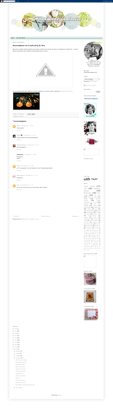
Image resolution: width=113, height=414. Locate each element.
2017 (15, 335)
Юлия (18, 166)
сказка (85, 230)
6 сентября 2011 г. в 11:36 (26, 185)
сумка (86, 249)
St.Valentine (88, 228)
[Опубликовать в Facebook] (33, 114)
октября (18, 355)
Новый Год (97, 225)
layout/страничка (92, 215)
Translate (95, 81)
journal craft (89, 225)
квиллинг (96, 241)
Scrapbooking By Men (67, 91)
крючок (95, 222)
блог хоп (96, 233)
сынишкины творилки (95, 235)
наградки (98, 248)
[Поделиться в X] (31, 114)
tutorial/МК (87, 207)
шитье (97, 245)
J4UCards (86, 222)
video (98, 211)
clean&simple (87, 219)
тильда (87, 236)
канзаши (93, 248)
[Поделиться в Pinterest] (34, 114)
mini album (87, 214)
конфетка (86, 243)
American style (92, 197)
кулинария (89, 227)
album (89, 209)
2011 (15, 349)
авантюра (96, 230)
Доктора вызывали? (20, 380)
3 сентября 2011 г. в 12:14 (29, 135)
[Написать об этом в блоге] (29, 114)
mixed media (89, 186)
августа (18, 387)
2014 (15, 342)
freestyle (86, 204)
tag (96, 209)
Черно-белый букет (20, 366)
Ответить (19, 130)
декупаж (96, 238)
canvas (94, 217)
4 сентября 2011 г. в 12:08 (26, 166)
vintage (95, 205)
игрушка (86, 240)
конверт (96, 219)
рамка (97, 232)
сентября (18, 358)
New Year (97, 195)
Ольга (18, 125)
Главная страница (45, 216)
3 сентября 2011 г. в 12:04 (26, 125)
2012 (15, 347)
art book (96, 228)
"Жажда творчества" (21, 371)
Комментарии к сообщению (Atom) (30, 219)
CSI (84, 233)
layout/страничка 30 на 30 (92, 201)
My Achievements (21, 37)
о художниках (94, 243)
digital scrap (87, 248)
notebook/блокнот (89, 211)
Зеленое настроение (20, 375)
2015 (15, 340)
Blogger (59, 395)
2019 (15, 331)
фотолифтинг (21, 116)
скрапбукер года (94, 240)
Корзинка (18, 378)
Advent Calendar (94, 220)
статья (85, 220)
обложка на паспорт (89, 232)
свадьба (86, 217)
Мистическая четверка (21, 360)
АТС (93, 246)
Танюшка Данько (21, 145)
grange (92, 236)
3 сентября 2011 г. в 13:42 (32, 145)
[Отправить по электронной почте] (28, 114)
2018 (15, 333)
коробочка (97, 207)
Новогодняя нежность (21, 362)
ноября (17, 353)
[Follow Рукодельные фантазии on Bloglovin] (91, 99)
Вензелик (87, 192)
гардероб (90, 233)
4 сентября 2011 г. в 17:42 (31, 175)
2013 (15, 344)
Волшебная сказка (20, 364)
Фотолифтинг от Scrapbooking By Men (25, 384)
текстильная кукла (88, 224)
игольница (97, 227)
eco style (98, 224)
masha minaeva (20, 175)
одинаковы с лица (88, 245)
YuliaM (18, 135)
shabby (86, 199)
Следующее (16, 216)
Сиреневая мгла (19, 373)
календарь (98, 246)
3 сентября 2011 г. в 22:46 (30, 154)
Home (12, 37)
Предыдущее (75, 216)
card (85, 188)
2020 (15, 329)
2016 (15, 338)
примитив (86, 235)
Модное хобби (96, 214)
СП (97, 212)
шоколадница (87, 246)
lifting (90, 230)
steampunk (90, 212)
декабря (18, 351)
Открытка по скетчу (20, 369)
